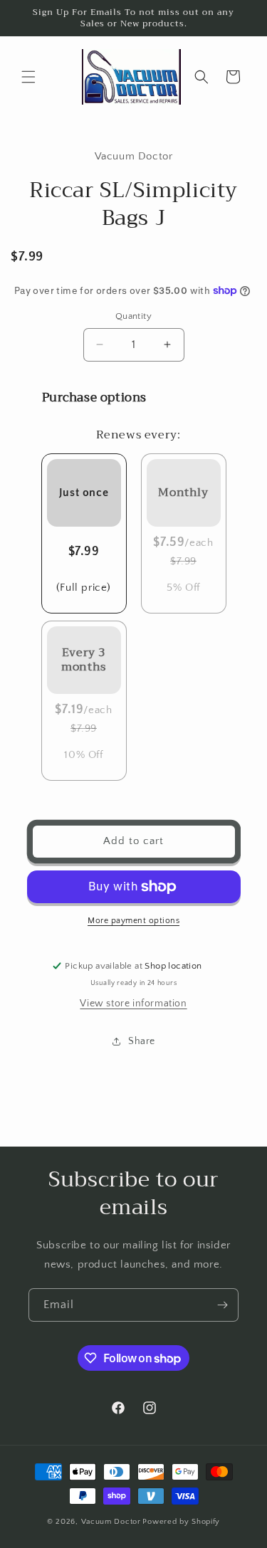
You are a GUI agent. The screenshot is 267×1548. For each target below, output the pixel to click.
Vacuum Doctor (111, 1521)
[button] (28, 77)
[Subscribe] (222, 1305)
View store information (133, 1003)
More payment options (133, 920)
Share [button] (141, 1041)
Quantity (133, 316)
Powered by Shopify (181, 1521)
